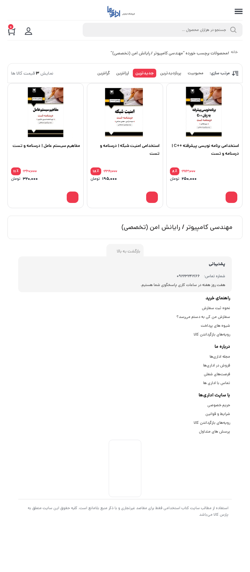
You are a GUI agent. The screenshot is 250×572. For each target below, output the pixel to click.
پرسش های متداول (214, 431)
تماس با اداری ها (216, 383)
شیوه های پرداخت (215, 325)
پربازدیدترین (170, 73)
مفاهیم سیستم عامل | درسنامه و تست (46, 146)
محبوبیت (195, 73)
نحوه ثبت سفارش (216, 308)
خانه (234, 52)
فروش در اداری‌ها (216, 365)
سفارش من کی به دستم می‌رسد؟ (203, 317)
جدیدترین (144, 73)
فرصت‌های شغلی (217, 374)
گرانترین (103, 73)
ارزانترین (122, 73)
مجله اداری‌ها (220, 356)
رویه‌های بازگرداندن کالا (212, 334)
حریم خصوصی (218, 405)
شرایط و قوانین (217, 414)
